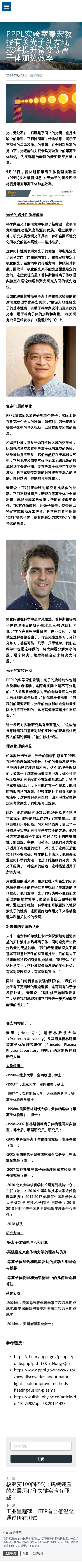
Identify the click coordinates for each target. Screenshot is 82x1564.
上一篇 (10, 1478)
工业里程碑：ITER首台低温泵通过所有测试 (40, 1514)
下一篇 (10, 1505)
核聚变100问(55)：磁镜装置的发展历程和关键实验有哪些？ (39, 1490)
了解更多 (34, 1546)
